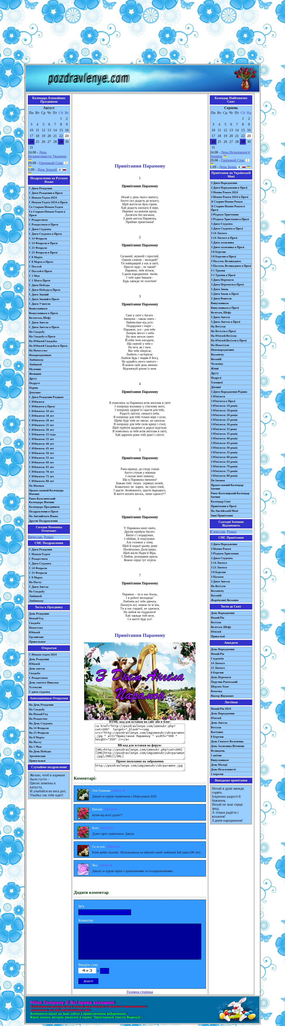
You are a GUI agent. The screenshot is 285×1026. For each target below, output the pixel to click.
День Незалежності (223, 769)
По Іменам (218, 480)
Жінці (215, 368)
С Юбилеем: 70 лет (41, 471)
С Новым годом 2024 (43, 654)
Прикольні (218, 636)
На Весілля (218, 326)
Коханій (216, 359)
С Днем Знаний (39, 294)
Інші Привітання (222, 515)
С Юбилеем (36, 401)
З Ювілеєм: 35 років (224, 433)
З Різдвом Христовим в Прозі (230, 219)
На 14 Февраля (39, 728)
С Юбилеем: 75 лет (41, 476)
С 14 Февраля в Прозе (43, 243)
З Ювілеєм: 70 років (224, 466)
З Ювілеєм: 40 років (224, 438)
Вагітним (217, 732)
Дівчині (216, 387)
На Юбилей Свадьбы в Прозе (48, 345)
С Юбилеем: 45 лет (41, 448)
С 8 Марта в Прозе (41, 261)
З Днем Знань (219, 289)
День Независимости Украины (47, 154)
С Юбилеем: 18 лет (41, 415)
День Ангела (219, 722)
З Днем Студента (222, 223)
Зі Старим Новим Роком (227, 201)
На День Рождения (41, 704)
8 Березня (217, 672)
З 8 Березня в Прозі (223, 256)
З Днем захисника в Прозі (227, 247)
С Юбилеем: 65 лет (41, 467)
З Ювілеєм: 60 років (224, 457)
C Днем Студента (40, 563)
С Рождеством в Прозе (43, 224)
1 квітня (216, 755)
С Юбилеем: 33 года (42, 434)
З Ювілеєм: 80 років (224, 475)
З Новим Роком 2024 (224, 192)
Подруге (34, 383)
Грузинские (36, 637)
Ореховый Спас (51, 163)
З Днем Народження (224, 183)
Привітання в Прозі (223, 506)
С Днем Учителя (39, 303)
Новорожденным (40, 355)
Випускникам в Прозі (225, 307)
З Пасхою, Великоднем (226, 261)
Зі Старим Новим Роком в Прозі (228, 208)
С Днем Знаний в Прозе (44, 299)
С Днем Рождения (40, 188)
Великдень (218, 750)
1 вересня (217, 774)
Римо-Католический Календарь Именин (42, 500)
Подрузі (216, 377)
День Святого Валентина (227, 741)
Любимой (35, 364)
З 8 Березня (218, 251)
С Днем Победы (39, 285)
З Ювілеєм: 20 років (224, 415)
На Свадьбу (37, 331)
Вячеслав (35, 537)
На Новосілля (220, 345)
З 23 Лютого (219, 567)
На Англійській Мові (224, 510)
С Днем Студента (40, 229)
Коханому (217, 354)
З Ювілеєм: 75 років (224, 471)
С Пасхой (35, 266)
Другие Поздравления (43, 520)
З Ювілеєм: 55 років (224, 452)
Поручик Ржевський (224, 681)
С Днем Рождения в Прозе (46, 193)
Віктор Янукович (222, 695)
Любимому (36, 359)
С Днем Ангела (39, 322)
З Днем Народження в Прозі (229, 187)
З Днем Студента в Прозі (227, 228)
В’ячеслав (217, 532)
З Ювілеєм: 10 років (224, 405)
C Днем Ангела (39, 586)
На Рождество (38, 718)
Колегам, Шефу (221, 312)
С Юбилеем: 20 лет (41, 420)
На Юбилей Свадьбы (43, 341)
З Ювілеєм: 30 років (224, 424)
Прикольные (37, 641)
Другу (33, 378)
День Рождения (39, 613)
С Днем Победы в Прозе (44, 289)
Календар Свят (221, 501)
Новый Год (36, 618)
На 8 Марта (36, 737)
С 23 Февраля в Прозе (43, 252)
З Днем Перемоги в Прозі (227, 284)
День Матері (219, 764)
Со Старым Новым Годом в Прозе (47, 213)
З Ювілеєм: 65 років (224, 461)
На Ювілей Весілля (223, 335)
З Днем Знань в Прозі (225, 293)
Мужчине (35, 369)
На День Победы (40, 751)
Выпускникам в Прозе (43, 313)
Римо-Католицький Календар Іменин (230, 495)
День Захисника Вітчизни (227, 746)
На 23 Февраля (39, 732)
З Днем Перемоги (222, 279)
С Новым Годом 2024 (43, 197)
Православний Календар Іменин (227, 486)
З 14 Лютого (219, 233)
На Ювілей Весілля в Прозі (229, 340)
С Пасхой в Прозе (40, 271)
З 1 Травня (218, 270)
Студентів (217, 658)
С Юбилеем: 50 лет (41, 453)
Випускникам (220, 303)
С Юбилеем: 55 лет (41, 457)
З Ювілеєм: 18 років (224, 410)
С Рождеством (38, 219)
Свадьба (34, 623)
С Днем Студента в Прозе (45, 233)
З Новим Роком (221, 548)
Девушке (35, 392)
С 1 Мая (34, 275)
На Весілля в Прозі (223, 331)
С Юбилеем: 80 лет (41, 481)
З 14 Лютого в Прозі (224, 237)
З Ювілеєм (218, 396)
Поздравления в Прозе (43, 511)
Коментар (85, 920)
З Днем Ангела (220, 317)
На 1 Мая (35, 746)
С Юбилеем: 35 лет (41, 439)
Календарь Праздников (44, 506)
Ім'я (81, 906)
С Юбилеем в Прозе (42, 406)
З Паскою (217, 576)
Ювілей (216, 631)
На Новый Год (38, 714)
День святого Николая (44, 682)
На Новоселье (38, 350)
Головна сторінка (140, 992)
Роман (48, 537)
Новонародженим (222, 349)
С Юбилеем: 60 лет (41, 462)
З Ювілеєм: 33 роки (224, 429)
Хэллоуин (35, 687)
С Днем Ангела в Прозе (44, 327)
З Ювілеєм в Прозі (223, 401)
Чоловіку (217, 363)
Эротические (37, 756)
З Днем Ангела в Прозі (225, 321)
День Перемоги (221, 677)
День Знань (227, 167)
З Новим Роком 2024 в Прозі (229, 197)
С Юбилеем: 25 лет (41, 425)
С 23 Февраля (38, 247)
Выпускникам (38, 308)
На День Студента (41, 723)
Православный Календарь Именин (46, 492)
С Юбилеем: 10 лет (41, 411)
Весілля (216, 622)
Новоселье (36, 627)
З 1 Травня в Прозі (223, 275)
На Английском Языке (43, 516)
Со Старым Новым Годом (46, 207)
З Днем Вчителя (221, 298)
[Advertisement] (142, 33)
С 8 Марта (36, 257)
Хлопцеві (217, 382)
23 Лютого (218, 667)
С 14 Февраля (38, 238)
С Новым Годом (39, 554)
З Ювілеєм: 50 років (224, 447)
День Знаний (47, 169)
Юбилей (34, 632)
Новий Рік (217, 617)
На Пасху (35, 582)
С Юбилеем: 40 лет (41, 443)
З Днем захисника (222, 242)
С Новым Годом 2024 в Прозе (48, 202)
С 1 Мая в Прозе (39, 280)
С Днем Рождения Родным (46, 397)
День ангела (37, 668)
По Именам (36, 485)
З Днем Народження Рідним (229, 391)
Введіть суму (88, 965)
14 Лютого (218, 663)
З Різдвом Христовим (225, 214)
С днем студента (39, 691)
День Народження (222, 613)
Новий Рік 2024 (221, 708)
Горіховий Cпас (233, 160)
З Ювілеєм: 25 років (224, 419)
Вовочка (216, 691)
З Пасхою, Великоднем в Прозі (231, 265)
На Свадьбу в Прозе (42, 336)
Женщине (35, 373)
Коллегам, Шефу (40, 317)
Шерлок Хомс (220, 686)
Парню (33, 387)
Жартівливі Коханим (224, 600)
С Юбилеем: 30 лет (41, 429)
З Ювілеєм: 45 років (224, 443)
